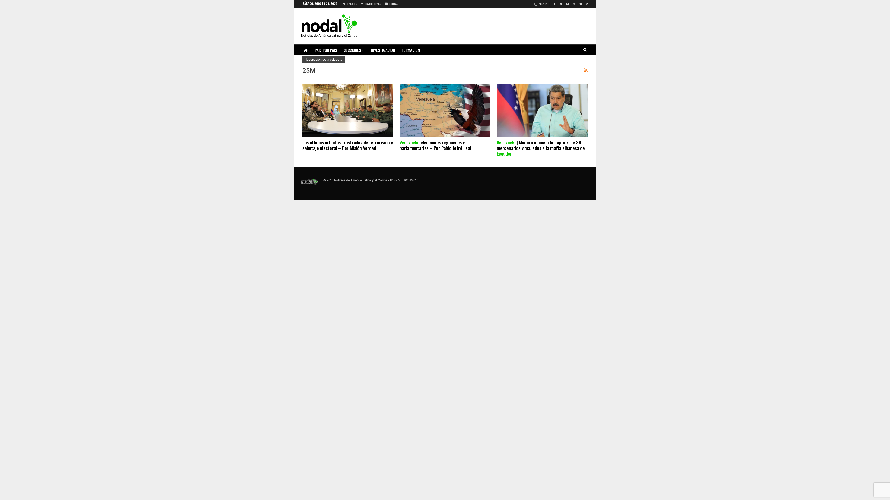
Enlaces (352, 3)
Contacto (395, 3)
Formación (411, 50)
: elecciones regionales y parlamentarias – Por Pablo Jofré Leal (435, 145)
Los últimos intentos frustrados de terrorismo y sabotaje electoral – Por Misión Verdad (347, 145)
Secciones (352, 50)
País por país (326, 50)
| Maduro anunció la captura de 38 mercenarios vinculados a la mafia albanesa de (541, 148)
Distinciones (373, 3)
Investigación (383, 50)
